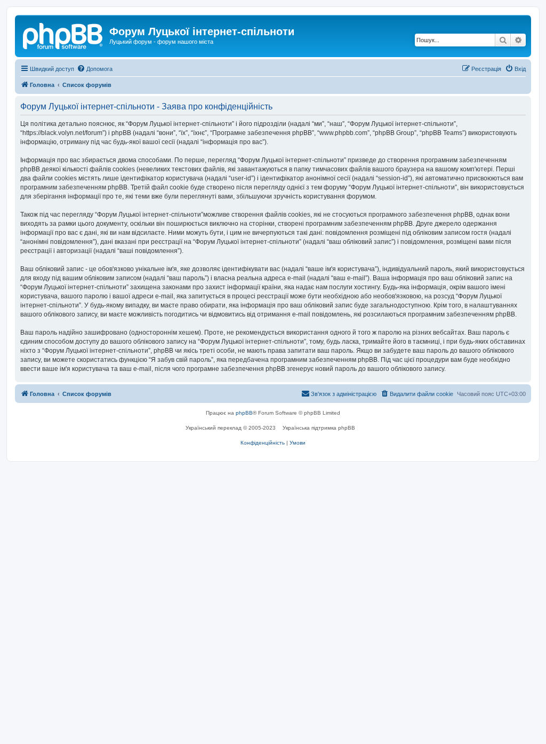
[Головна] (63, 35)
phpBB (244, 413)
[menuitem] (95, 68)
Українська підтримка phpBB (319, 428)
